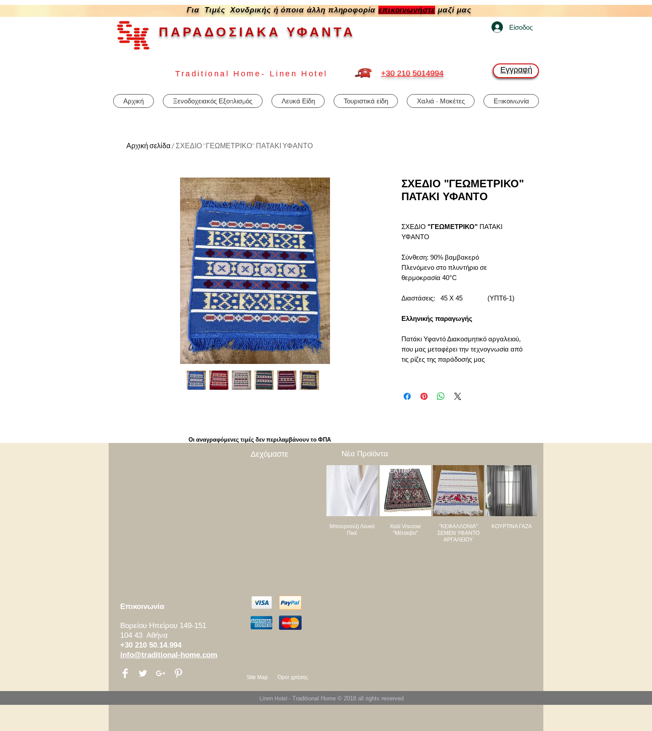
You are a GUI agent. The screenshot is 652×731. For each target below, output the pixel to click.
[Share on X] (457, 396)
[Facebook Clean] (125, 673)
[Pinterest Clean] (178, 673)
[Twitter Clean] (143, 673)
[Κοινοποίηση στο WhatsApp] (441, 396)
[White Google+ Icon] (160, 673)
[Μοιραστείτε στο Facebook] (407, 396)
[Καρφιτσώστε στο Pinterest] (424, 396)
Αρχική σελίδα (148, 145)
